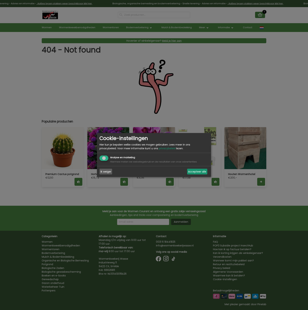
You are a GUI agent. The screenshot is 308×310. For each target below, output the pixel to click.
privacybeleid (167, 148)
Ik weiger (106, 171)
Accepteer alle (197, 171)
